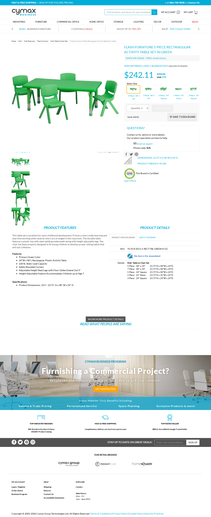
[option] (65, 98)
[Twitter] (20, 442)
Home (14, 41)
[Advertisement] (137, 307)
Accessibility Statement (54, 498)
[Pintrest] (26, 442)
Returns (47, 490)
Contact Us (49, 494)
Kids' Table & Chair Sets (59, 41)
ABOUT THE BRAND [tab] (147, 237)
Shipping (47, 487)
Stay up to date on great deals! (129, 442)
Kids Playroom (29, 41)
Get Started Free (105, 389)
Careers (79, 487)
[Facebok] (14, 442)
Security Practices (154, 513)
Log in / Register (18, 487)
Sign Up (192, 442)
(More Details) (159, 58)
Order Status (17, 490)
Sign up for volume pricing (56, 2)
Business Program (19, 494)
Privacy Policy (120, 513)
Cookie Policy (136, 513)
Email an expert (144, 143)
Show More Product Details (105, 319)
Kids (20, 41)
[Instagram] (32, 442)
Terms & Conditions (101, 513)
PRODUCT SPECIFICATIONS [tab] (123, 237)
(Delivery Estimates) (178, 66)
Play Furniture (42, 41)
